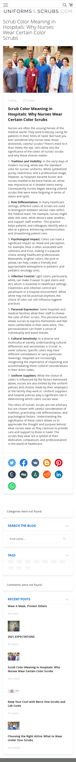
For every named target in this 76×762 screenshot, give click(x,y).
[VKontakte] (35, 463)
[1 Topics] (19, 561)
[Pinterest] (59, 463)
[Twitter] (12, 463)
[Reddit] (47, 474)
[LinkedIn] (59, 474)
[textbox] (38, 539)
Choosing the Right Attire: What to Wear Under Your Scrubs (35, 738)
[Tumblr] (12, 474)
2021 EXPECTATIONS (21, 636)
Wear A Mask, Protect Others (27, 606)
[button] (64, 538)
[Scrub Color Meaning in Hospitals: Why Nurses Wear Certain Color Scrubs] (38, 657)
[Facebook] (23, 463)
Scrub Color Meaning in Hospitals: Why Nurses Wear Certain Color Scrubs (35, 114)
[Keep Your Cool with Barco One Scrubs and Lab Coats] (38, 691)
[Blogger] (47, 463)
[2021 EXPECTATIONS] (38, 626)
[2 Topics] (11, 561)
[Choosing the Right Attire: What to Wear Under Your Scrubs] (38, 726)
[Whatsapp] (12, 486)
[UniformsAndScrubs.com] (38, 11)
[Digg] (23, 474)
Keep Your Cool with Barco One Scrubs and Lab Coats (36, 703)
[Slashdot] (35, 474)
